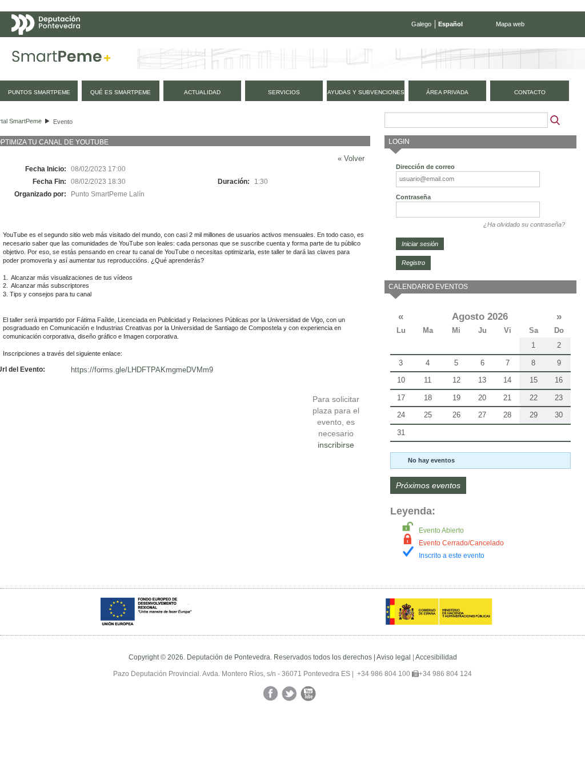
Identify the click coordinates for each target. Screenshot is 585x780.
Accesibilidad (436, 657)
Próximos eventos (428, 485)
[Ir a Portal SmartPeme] (61, 59)
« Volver (351, 158)
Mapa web (510, 24)
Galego (421, 24)
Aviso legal (393, 657)
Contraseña (413, 197)
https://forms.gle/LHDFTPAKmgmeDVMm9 (142, 369)
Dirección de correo (425, 166)
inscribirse (336, 444)
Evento (63, 121)
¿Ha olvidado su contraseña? (524, 224)
